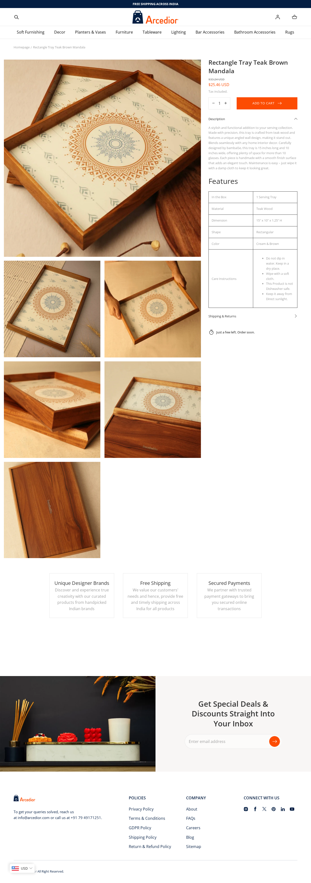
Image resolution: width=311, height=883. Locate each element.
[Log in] (278, 17)
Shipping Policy (142, 837)
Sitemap (193, 846)
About (191, 809)
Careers (193, 827)
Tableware (152, 32)
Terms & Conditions (147, 818)
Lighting (178, 32)
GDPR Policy (140, 827)
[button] (16, 17)
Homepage (22, 47)
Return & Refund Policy (150, 846)
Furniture (124, 32)
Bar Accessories (210, 32)
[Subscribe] (274, 741)
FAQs (190, 818)
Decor (59, 32)
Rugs (289, 32)
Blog (190, 837)
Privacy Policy (141, 809)
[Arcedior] (155, 17)
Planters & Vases (90, 32)
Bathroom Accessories (255, 32)
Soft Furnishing (30, 32)
